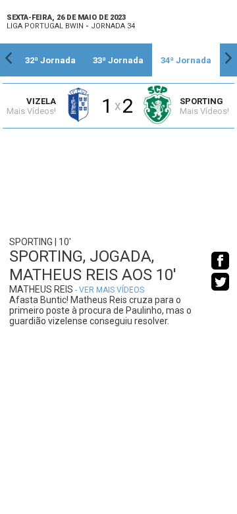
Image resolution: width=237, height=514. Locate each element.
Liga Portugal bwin (45, 26)
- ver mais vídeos (109, 290)
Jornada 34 (113, 26)
